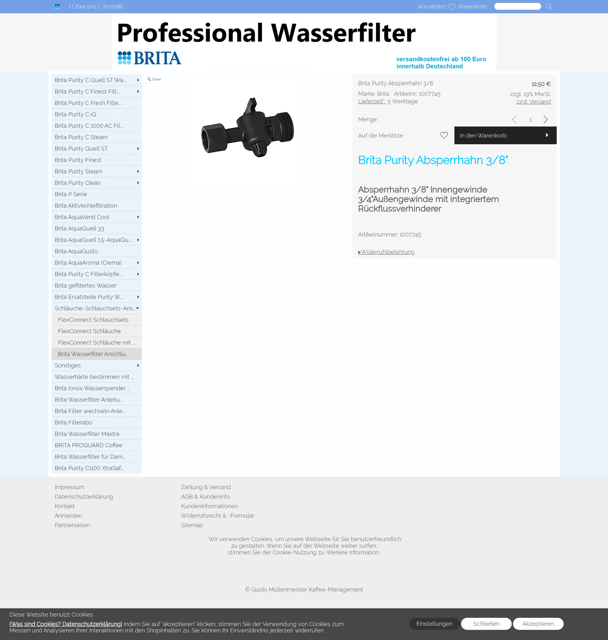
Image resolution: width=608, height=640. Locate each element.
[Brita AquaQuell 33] (97, 228)
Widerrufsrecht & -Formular (217, 515)
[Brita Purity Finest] (97, 159)
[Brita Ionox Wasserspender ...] (97, 388)
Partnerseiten (72, 525)
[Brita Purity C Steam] (97, 137)
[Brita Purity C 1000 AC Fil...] (97, 125)
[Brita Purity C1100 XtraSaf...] (97, 468)
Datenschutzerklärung (84, 496)
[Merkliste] (451, 7)
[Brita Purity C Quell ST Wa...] (97, 80)
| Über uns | (84, 6)
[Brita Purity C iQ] (97, 114)
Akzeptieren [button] (538, 623)
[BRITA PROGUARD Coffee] (97, 445)
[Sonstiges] (97, 365)
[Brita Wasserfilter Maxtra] (97, 433)
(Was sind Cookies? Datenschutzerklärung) (66, 624)
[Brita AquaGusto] (97, 251)
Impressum (69, 487)
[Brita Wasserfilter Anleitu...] (97, 399)
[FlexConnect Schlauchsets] (97, 319)
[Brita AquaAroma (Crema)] (97, 262)
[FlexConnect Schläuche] (97, 331)
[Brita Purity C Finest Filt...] (97, 91)
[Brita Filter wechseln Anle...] (97, 411)
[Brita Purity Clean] (97, 182)
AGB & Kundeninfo (205, 496)
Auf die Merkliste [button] (380, 135)
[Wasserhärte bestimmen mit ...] (97, 376)
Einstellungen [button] (434, 623)
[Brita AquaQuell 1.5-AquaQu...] (97, 239)
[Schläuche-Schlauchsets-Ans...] (97, 308)
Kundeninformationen (209, 506)
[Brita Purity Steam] (97, 171)
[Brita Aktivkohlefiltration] (97, 205)
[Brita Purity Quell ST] (97, 148)
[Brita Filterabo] (97, 422)
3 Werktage (388, 101)
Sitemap (192, 525)
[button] (549, 7)
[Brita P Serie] (97, 194)
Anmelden (431, 6)
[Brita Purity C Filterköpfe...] (97, 274)
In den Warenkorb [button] (483, 135)
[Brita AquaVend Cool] (97, 217)
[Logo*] (57, 6)
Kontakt (113, 6)
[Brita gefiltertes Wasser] (97, 285)
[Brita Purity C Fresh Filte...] (97, 102)
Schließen (486, 623)
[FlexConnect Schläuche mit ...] (97, 342)
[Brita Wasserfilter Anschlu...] (97, 353)
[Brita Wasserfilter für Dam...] (97, 456)
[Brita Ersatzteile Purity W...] (97, 296)
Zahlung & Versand (206, 487)
